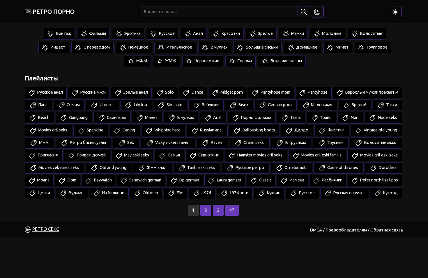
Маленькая (321, 104)
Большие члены (285, 60)
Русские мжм (92, 92)
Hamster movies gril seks (259, 155)
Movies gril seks (52, 130)
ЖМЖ (170, 60)
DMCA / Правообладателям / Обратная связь (356, 229)
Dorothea (387, 167)
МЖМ (141, 60)
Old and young (112, 167)
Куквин (273, 192)
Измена (296, 180)
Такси (391, 104)
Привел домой (91, 155)
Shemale (174, 104)
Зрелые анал (135, 92)
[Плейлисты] (317, 11)
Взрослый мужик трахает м (371, 92)
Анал (197, 33)
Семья (173, 155)
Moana (42, 180)
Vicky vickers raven (172, 142)
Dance (196, 92)
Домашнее (306, 47)
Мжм (43, 142)
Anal (217, 117)
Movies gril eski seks (378, 155)
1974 (206, 192)
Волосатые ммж (379, 142)
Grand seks (253, 142)
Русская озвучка (348, 192)
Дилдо (300, 130)
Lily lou (140, 104)
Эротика (132, 33)
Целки (43, 192)
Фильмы (97, 33)
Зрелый (359, 104)
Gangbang (78, 117)
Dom (71, 180)
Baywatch (102, 180)
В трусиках (295, 142)
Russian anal (211, 130)
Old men (150, 192)
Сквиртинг (208, 155)
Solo (169, 92)
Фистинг (335, 130)
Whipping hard (167, 130)
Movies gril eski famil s (321, 155)
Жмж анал (156, 167)
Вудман (76, 192)
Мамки (297, 33)
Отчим (73, 104)
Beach (43, 117)
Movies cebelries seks (58, 167)
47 (231, 210)
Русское (166, 33)
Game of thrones (342, 167)
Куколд (390, 192)
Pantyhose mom (274, 92)
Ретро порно (54, 11)
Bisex (242, 104)
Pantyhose (317, 92)
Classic (265, 180)
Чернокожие (206, 60)
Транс (325, 117)
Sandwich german (144, 180)
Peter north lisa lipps (378, 180)
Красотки (230, 33)
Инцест (57, 47)
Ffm (179, 192)
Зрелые (265, 33)
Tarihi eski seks (200, 167)
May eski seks (136, 155)
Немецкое (137, 47)
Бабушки (210, 104)
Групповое (377, 47)
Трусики (334, 142)
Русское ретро (249, 167)
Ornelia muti (295, 167)
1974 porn (238, 192)
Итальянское (178, 47)
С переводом (96, 47)
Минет (342, 47)
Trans (295, 117)
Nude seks (387, 117)
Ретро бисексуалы (87, 142)
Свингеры (116, 117)
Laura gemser (228, 180)
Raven (216, 142)
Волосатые (370, 33)
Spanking (94, 130)
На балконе (112, 192)
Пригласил (47, 155)
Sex (130, 142)
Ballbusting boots (258, 130)
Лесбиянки (331, 180)
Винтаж (63, 33)
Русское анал (49, 92)
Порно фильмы (255, 117)
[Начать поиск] (304, 11)
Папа (42, 104)
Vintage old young (380, 130)
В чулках (218, 47)
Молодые (331, 33)
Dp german (188, 180)
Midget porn (231, 92)
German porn (279, 104)
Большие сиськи (261, 47)
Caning (128, 130)
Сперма (244, 60)
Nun (354, 117)
